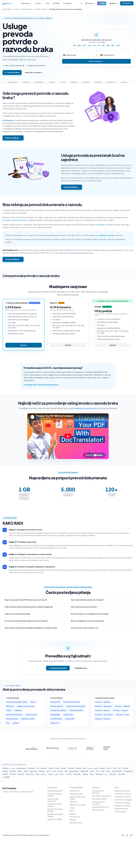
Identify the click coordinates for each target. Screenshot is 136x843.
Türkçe (91, 774)
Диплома (18, 710)
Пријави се (113, 3)
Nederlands (84, 771)
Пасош (33, 702)
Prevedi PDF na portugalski (123, 800)
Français (102, 768)
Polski (108, 771)
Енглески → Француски (103, 706)
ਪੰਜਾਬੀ (102, 771)
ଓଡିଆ (97, 771)
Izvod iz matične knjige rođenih (16, 702)
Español (78, 768)
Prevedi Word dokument (71, 702)
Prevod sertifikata (13, 72)
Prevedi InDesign (56, 719)
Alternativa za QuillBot (54, 819)
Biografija (73, 820)
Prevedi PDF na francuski (122, 794)
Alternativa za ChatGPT (55, 791)
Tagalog (85, 774)
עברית (115, 768)
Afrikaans (6, 768)
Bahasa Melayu (74, 771)
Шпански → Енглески (102, 719)
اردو (106, 774)
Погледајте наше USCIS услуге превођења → (41, 385)
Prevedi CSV (70, 719)
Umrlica (8, 710)
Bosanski (44, 768)
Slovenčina (20, 774)
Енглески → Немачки (122, 706)
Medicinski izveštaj (27, 719)
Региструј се (126, 3)
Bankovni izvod (75, 817)
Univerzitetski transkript (14, 715)
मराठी (66, 771)
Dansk (57, 768)
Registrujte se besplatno (33, 72)
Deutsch (63, 768)
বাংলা (38, 768)
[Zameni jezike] (96, 55)
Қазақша (42, 771)
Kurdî (54, 771)
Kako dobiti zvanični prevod (101, 796)
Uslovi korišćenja (14, 792)
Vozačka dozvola (12, 719)
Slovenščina (30, 774)
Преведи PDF (55, 702)
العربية (12, 768)
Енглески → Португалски (103, 715)
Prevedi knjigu (68, 715)
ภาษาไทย (69, 774)
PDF (68, 250)
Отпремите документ (58, 668)
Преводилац (25, 3)
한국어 (49, 771)
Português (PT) (128, 771)
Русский (12, 774)
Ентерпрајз (67, 3)
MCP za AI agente (98, 810)
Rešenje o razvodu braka (26, 706)
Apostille (16, 723)
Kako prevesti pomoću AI (100, 807)
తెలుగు (62, 774)
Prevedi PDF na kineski (121, 803)
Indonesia (12, 771)
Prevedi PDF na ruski (121, 809)
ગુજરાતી (109, 768)
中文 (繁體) (6, 777)
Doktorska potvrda (76, 823)
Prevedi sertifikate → (13, 138)
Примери (56, 3)
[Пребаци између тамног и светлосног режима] (81, 3)
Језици (37, 3)
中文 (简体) (121, 774)
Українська (99, 774)
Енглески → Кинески (120, 710)
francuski (100, 225)
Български (31, 768)
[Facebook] (127, 835)
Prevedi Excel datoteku (58, 710)
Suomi (96, 768)
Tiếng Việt (112, 774)
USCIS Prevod (74, 791)
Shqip (37, 774)
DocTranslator (8, 120)
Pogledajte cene (80, 668)
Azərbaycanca (21, 768)
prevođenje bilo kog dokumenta (85, 408)
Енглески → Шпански (102, 702)
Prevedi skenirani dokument (75, 706)
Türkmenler (77, 774)
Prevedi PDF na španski (122, 791)
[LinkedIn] (123, 835)
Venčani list (10, 706)
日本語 (26, 771)
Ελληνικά (71, 768)
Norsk (92, 771)
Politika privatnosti (27, 792)
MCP (103, 3)
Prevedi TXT (55, 723)
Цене (48, 3)
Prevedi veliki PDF (57, 706)
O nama (5, 792)
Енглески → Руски (122, 715)
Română (5, 774)
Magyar (5, 771)
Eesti (84, 768)
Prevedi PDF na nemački (122, 797)
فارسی (89, 768)
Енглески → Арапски (102, 710)
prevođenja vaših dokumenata (14, 220)
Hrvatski (125, 768)
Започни (24, 345)
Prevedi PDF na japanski (122, 806)
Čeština (50, 768)
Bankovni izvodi (31, 715)
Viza (7, 723)
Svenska (50, 774)
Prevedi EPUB (55, 715)
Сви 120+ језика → (120, 812)
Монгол (60, 771)
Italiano (19, 771)
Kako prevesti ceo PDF (99, 799)
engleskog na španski (106, 235)
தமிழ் (56, 774)
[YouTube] (131, 835)
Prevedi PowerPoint (76, 710)
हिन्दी (119, 768)
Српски (43, 774)
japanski (103, 239)
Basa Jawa (33, 771)
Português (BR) (117, 771)
